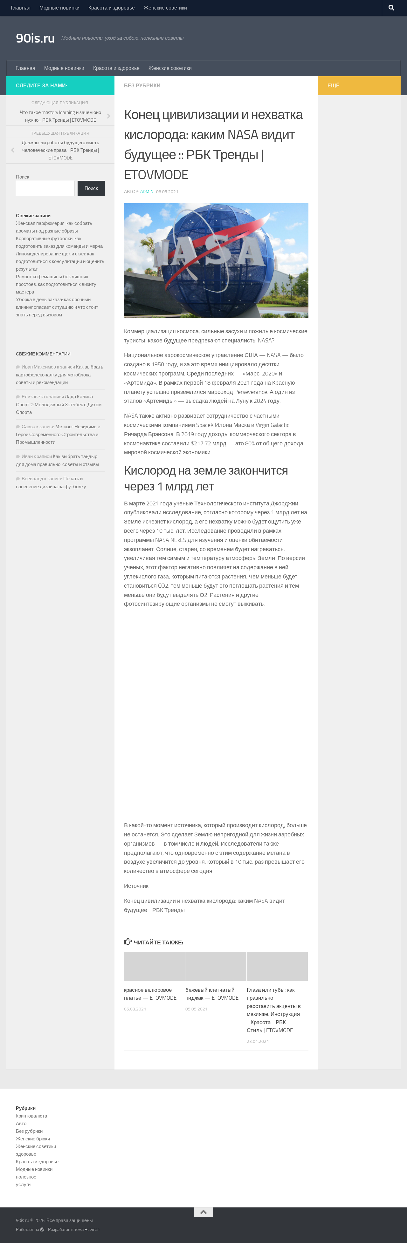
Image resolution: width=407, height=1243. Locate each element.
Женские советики (165, 8)
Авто (21, 1123)
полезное (26, 1177)
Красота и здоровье (111, 8)
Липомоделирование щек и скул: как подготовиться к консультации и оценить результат (60, 261)
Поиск (22, 177)
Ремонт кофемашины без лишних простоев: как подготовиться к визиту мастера (56, 284)
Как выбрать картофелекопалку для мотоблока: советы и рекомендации (59, 374)
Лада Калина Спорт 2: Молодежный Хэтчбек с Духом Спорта (58, 404)
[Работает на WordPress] (42, 1229)
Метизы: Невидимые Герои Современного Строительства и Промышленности (58, 434)
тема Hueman (87, 1229)
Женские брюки (33, 1139)
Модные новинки (59, 8)
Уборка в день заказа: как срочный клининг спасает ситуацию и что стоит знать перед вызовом (57, 307)
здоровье (26, 1154)
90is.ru (35, 38)
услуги (23, 1184)
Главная (21, 8)
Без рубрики (142, 86)
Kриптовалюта (31, 1116)
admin (146, 191)
